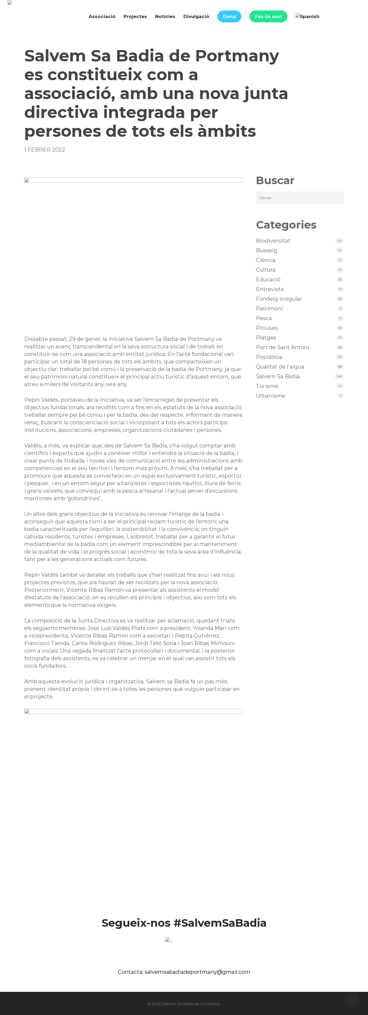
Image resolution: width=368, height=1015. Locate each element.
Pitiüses (267, 328)
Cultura (265, 270)
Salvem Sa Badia (278, 376)
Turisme (267, 386)
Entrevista (270, 289)
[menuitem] (308, 16)
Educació (268, 279)
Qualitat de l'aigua (280, 366)
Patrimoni (269, 308)
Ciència (266, 260)
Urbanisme (270, 396)
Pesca (264, 318)
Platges (266, 337)
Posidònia (269, 357)
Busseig (266, 250)
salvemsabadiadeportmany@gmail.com (197, 972)
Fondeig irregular (279, 299)
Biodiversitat (273, 240)
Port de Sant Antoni (282, 347)
